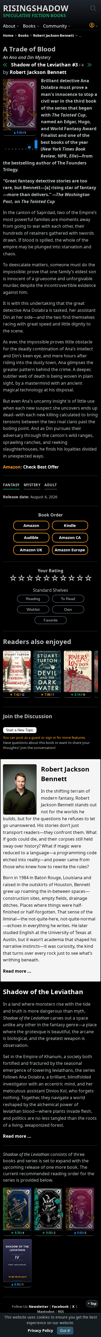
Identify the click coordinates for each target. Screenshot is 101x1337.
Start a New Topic (20, 730)
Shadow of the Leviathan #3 (44, 64)
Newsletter (38, 1306)
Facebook (60, 1306)
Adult (50, 484)
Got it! (65, 1330)
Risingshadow (35, 10)
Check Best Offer (41, 467)
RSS (61, 1311)
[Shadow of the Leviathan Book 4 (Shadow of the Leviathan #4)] (89, 64)
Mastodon (45, 1311)
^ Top (92, 1303)
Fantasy (11, 484)
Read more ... (17, 971)
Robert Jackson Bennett (38, 72)
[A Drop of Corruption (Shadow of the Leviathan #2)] (5, 64)
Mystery (32, 484)
